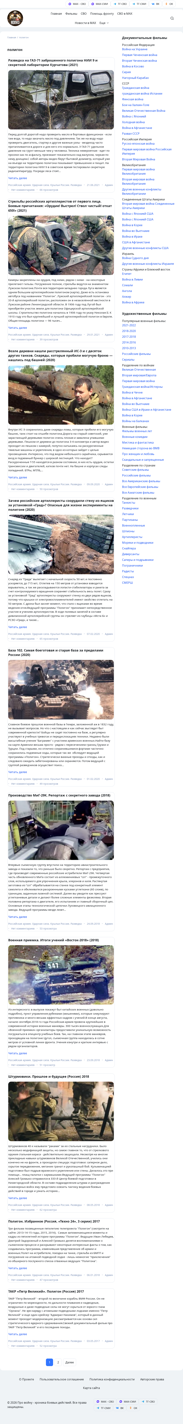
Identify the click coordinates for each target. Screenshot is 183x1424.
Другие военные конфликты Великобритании (141, 191)
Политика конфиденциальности (112, 1379)
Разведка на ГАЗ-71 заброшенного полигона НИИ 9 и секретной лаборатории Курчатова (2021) (53, 62)
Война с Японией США (137, 214)
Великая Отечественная (139, 370)
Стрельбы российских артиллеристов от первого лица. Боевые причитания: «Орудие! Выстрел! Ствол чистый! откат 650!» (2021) (60, 205)
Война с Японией (134, 116)
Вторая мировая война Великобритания (138, 181)
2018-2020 (129, 331)
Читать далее (17, 178)
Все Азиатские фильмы (138, 493)
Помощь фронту (102, 14)
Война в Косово (133, 66)
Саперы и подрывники (138, 560)
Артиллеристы (132, 537)
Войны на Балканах (135, 421)
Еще (102, 23)
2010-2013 (129, 348)
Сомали (127, 285)
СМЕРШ (127, 583)
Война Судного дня (135, 258)
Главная (56, 14)
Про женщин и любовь (138, 454)
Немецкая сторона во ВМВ (140, 448)
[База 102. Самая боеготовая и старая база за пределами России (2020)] (61, 689)
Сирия (126, 72)
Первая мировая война (138, 381)
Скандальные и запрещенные (143, 460)
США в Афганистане (136, 242)
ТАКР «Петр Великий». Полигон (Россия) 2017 (46, 1291)
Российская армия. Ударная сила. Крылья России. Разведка (45, 185)
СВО (84, 14)
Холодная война (133, 122)
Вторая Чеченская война (139, 61)
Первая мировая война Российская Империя (147, 151)
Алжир (126, 297)
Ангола (127, 291)
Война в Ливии (132, 279)
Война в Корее (132, 225)
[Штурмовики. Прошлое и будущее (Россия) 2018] (61, 1111)
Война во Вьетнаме (135, 231)
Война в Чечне (132, 392)
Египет (127, 274)
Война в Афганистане (137, 128)
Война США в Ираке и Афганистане (146, 410)
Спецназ (128, 577)
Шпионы (128, 531)
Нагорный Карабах (135, 78)
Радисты (128, 571)
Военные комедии (134, 437)
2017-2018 (129, 337)
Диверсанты (130, 554)
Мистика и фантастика (138, 442)
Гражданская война (135, 88)
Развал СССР (131, 134)
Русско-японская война (138, 144)
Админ (109, 185)
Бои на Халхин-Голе (135, 105)
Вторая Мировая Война (138, 159)
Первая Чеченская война (139, 55)
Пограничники (132, 565)
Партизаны (130, 520)
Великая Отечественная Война (143, 111)
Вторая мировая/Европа (139, 375)
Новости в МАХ (85, 23)
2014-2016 (129, 342)
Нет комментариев (22, 189)
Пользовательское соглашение (62, 1379)
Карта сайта (91, 1388)
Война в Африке (133, 302)
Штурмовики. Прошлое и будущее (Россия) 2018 (48, 1076)
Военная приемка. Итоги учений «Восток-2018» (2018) (53, 940)
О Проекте (26, 1379)
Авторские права (152, 1379)
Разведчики (130, 508)
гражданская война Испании (142, 93)
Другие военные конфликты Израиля (148, 264)
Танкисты (128, 503)
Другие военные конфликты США (145, 248)
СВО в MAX (124, 14)
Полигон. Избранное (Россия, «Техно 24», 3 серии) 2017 (54, 1221)
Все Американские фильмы (141, 481)
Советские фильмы (135, 470)
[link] (77, 4)
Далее (69, 1362)
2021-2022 (129, 325)
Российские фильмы (136, 354)
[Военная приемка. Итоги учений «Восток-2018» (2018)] (61, 975)
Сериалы (128, 359)
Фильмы (71, 14)
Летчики (128, 514)
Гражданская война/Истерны (142, 387)
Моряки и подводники (137, 543)
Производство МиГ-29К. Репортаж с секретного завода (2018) (59, 795)
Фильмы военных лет (137, 431)
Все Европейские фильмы (140, 487)
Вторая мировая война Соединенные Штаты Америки (148, 206)
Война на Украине (134, 49)
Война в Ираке (132, 236)
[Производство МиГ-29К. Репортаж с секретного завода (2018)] (61, 830)
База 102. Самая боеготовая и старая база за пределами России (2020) (55, 652)
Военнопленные (133, 525)
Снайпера (129, 548)
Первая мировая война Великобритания (138, 171)
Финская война (132, 99)
